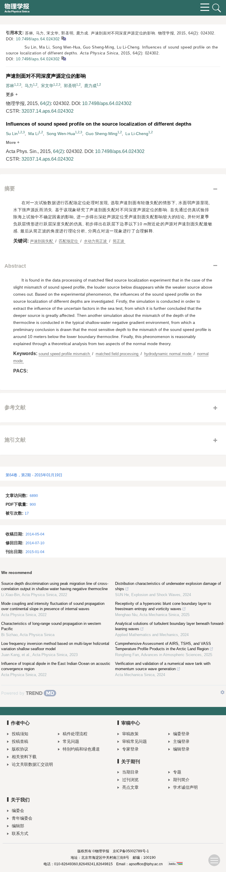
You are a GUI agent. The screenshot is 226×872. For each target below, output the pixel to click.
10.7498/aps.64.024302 (38, 39)
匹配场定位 (69, 241)
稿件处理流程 (75, 733)
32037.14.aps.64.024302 (47, 111)
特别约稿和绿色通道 (81, 749)
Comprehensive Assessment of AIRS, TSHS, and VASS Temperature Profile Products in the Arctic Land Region (163, 646)
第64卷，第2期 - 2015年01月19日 (34, 475)
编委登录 (181, 733)
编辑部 (18, 825)
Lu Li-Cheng (136, 133)
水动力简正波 (96, 241)
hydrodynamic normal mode (168, 354)
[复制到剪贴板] (63, 38)
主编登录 (181, 741)
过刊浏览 (130, 779)
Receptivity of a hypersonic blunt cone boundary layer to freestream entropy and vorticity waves (163, 606)
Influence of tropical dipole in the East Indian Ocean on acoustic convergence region (55, 666)
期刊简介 (181, 779)
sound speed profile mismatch (65, 354)
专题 (177, 772)
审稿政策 (130, 733)
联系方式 (20, 833)
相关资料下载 (24, 756)
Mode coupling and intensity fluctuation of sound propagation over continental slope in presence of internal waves (52, 606)
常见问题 (71, 741)
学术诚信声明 (185, 787)
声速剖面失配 (42, 241)
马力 (29, 85)
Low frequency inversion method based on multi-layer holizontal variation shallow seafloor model (55, 646)
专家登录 (130, 749)
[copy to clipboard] (63, 58)
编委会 (18, 810)
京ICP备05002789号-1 (131, 851)
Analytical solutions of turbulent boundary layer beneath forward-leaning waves (169, 626)
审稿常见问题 (134, 741)
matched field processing (117, 354)
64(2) (45, 103)
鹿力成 (90, 85)
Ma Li (33, 133)
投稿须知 (20, 733)
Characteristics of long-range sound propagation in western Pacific (51, 626)
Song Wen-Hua (60, 133)
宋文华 (47, 85)
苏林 (10, 85)
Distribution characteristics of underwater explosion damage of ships (168, 586)
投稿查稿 (20, 741)
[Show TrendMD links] (222, 692)
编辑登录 (181, 749)
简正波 (119, 241)
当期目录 (130, 772)
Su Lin (12, 133)
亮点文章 (130, 787)
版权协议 (20, 749)
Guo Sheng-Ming (101, 133)
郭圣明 (70, 85)
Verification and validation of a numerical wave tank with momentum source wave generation (162, 666)
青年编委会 (22, 818)
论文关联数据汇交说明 (32, 764)
